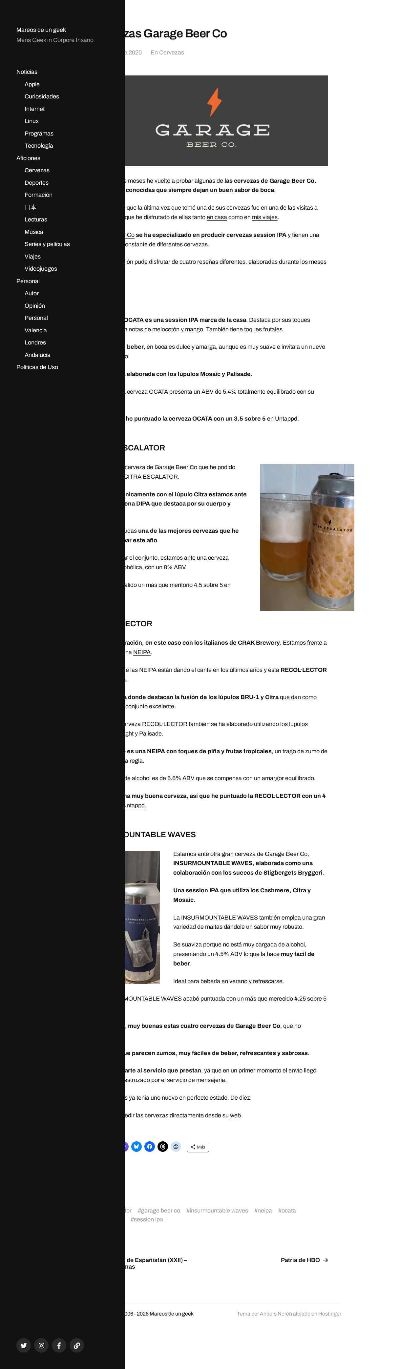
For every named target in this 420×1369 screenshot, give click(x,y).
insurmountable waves (219, 1210)
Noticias (26, 72)
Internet (35, 109)
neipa (265, 1210)
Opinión (35, 305)
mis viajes (265, 217)
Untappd (286, 418)
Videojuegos (41, 268)
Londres (35, 342)
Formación (38, 195)
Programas (39, 133)
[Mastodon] (77, 1345)
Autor (32, 293)
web (235, 1115)
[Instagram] (41, 1345)
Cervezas (37, 170)
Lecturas (36, 219)
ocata (289, 1210)
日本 (30, 207)
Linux (32, 121)
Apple (32, 84)
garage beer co (160, 1210)
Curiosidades (42, 96)
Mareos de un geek (41, 30)
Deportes (37, 182)
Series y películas (47, 244)
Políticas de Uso (37, 367)
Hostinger (329, 1314)
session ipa (148, 1219)
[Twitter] (23, 1345)
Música (34, 232)
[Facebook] (59, 1345)
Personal (28, 281)
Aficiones (28, 158)
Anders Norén (276, 1314)
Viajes (33, 256)
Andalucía (38, 355)
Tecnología (39, 145)
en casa (217, 217)
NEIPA (142, 652)
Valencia (36, 330)
